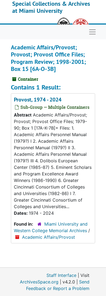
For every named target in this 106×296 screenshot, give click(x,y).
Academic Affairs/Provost (48, 237)
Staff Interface (61, 275)
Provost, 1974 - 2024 (37, 99)
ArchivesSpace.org (39, 282)
